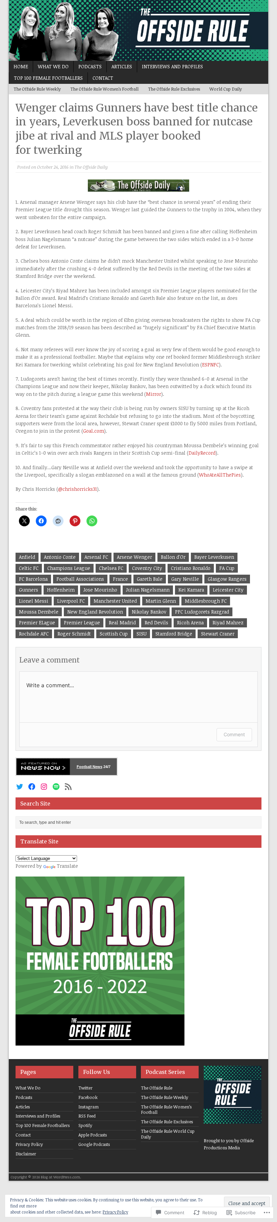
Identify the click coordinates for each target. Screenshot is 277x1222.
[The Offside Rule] (138, 30)
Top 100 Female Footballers (48, 78)
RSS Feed (87, 1116)
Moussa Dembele (38, 611)
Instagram (88, 1107)
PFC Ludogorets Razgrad (202, 611)
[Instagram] (44, 787)
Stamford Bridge (173, 633)
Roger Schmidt (74, 633)
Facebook (88, 1097)
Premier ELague (37, 622)
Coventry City (147, 568)
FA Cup (226, 568)
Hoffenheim (61, 589)
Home (21, 66)
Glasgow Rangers (227, 579)
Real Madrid (122, 622)
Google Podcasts (94, 1144)
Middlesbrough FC (206, 601)
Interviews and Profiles (172, 66)
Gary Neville (185, 579)
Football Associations (80, 579)
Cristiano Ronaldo (190, 568)
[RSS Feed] (68, 787)
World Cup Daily (225, 89)
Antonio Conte (60, 557)
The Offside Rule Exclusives (174, 89)
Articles (121, 66)
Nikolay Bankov (149, 611)
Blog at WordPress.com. (61, 1176)
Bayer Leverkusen (214, 557)
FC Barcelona (33, 579)
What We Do (53, 66)
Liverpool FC (71, 601)
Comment (234, 734)
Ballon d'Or (173, 557)
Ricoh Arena (190, 622)
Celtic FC (29, 568)
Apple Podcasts (92, 1135)
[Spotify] (56, 787)
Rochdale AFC (34, 633)
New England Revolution (95, 611)
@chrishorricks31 (77, 489)
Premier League (82, 622)
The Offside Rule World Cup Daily (168, 1134)
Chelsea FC (111, 568)
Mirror (153, 394)
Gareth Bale (149, 579)
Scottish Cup (114, 633)
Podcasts (90, 66)
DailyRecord (202, 453)
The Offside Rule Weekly (37, 89)
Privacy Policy (29, 1144)
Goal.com (93, 431)
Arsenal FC (96, 557)
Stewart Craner (217, 633)
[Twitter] (20, 787)
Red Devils (156, 622)
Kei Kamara (191, 589)
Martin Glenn (161, 601)
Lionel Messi (33, 601)
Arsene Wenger (134, 557)
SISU (141, 633)
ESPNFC (210, 364)
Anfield (27, 557)
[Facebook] (32, 787)
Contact (103, 78)
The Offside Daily (91, 167)
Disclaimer (26, 1154)
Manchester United (115, 601)
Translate (67, 866)
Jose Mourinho (100, 589)
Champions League (68, 568)
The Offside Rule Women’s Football (104, 89)
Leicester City (228, 589)
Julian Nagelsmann (148, 589)
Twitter (85, 1088)
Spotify (85, 1125)
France (120, 579)
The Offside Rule (156, 1088)
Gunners (28, 589)
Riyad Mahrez (228, 622)
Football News (89, 767)
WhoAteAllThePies (220, 475)
